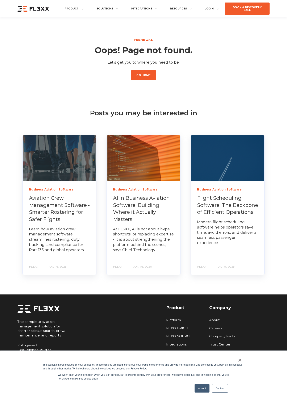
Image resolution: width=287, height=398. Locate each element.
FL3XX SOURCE (179, 336)
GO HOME (143, 75)
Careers (215, 328)
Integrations (176, 344)
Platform (173, 320)
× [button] (239, 359)
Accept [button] (202, 388)
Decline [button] (220, 388)
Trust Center (219, 344)
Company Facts (222, 336)
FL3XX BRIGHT (178, 328)
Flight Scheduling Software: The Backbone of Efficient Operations (227, 205)
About (214, 320)
